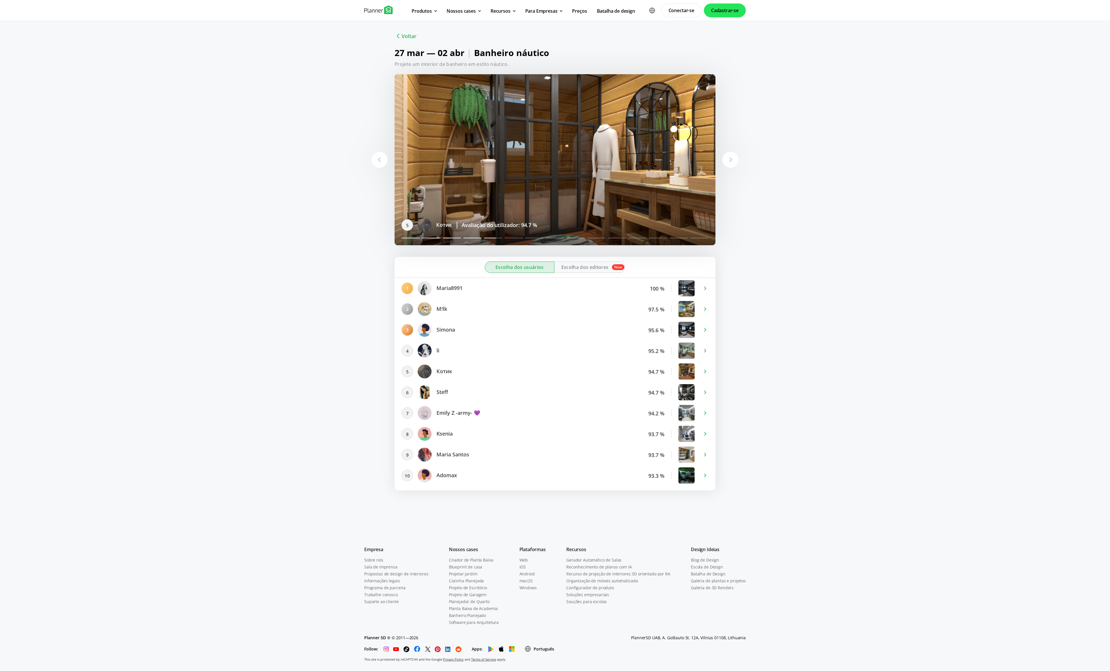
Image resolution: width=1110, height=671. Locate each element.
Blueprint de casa (465, 567)
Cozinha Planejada (466, 580)
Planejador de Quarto (469, 601)
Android (527, 574)
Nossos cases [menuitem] (461, 11)
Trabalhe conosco (381, 594)
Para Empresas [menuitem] (541, 11)
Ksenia (444, 433)
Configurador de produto (590, 587)
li (437, 350)
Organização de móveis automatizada (602, 580)
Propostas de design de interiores (396, 574)
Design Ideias (705, 549)
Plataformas (532, 549)
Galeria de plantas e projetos (718, 580)
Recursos (576, 549)
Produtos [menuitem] (422, 11)
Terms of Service (483, 659)
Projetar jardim (463, 574)
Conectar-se (681, 10)
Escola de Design (707, 567)
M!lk (441, 308)
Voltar (409, 36)
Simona (445, 329)
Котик (443, 371)
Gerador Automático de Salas (593, 560)
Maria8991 (448, 288)
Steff (441, 224)
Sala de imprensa (380, 567)
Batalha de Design (708, 574)
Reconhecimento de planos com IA (599, 567)
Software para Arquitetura (474, 622)
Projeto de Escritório (468, 587)
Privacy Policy (453, 659)
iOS (522, 567)
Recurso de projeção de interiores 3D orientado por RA (618, 574)
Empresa (373, 549)
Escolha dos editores (584, 267)
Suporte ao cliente (381, 601)
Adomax (446, 475)
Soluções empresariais (587, 594)
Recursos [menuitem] (500, 11)
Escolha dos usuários (519, 267)
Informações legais (382, 580)
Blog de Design (705, 560)
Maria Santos (452, 454)
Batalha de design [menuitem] (616, 11)
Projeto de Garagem (467, 594)
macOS (526, 580)
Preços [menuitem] (579, 11)
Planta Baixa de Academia (473, 608)
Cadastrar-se (725, 10)
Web (523, 560)
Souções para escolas (586, 601)
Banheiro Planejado (467, 615)
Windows (528, 587)
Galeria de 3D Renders (712, 587)
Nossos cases (463, 549)
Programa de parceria (385, 587)
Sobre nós (373, 560)
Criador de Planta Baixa (471, 560)
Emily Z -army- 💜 (457, 412)
